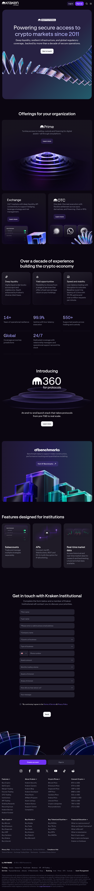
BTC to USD (75, 783)
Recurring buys (7, 807)
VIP (40, 868)
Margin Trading (7, 789)
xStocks (24, 871)
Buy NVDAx (52, 823)
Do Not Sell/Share (39, 849)
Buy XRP (5, 832)
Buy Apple (28, 829)
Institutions (6, 798)
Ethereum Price (53, 786)
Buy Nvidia (29, 823)
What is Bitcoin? (77, 829)
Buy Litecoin (6, 841)
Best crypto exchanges (80, 838)
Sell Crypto (6, 786)
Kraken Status (30, 804)
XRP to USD (75, 789)
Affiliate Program (31, 798)
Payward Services (14, 871)
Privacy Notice (15, 849)
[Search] (87, 4)
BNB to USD (75, 792)
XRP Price (51, 792)
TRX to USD (75, 804)
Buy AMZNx (52, 835)
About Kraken (31, 779)
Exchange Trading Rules (21, 852)
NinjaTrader (26, 868)
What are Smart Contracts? (81, 826)
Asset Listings (30, 801)
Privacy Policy (63, 704)
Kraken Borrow (7, 810)
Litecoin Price (53, 801)
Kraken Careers (30, 786)
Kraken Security (31, 783)
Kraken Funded (7, 813)
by (7, 863)
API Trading (6, 801)
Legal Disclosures (44, 886)
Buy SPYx (51, 832)
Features (6, 779)
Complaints (29, 810)
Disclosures (34, 852)
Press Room (29, 795)
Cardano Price (53, 795)
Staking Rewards (8, 804)
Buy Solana (6, 838)
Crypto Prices (54, 779)
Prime (59, 871)
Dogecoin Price (53, 789)
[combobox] (45, 639)
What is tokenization (79, 832)
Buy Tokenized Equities (57, 819)
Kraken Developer (31, 792)
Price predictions (54, 807)
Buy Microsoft (30, 838)
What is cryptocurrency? (80, 823)
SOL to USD (75, 795)
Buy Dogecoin (7, 829)
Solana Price (52, 798)
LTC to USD (75, 807)
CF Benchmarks (33, 871)
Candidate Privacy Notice (47, 852)
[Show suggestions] (72, 639)
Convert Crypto (78, 779)
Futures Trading (7, 792)
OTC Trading (6, 795)
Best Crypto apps (77, 835)
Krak (54, 871)
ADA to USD (75, 801)
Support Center (31, 807)
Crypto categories (55, 804)
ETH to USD (75, 786)
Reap (41, 871)
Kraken (11, 868)
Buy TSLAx (52, 826)
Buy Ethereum (7, 826)
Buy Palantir (29, 835)
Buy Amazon (29, 832)
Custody (69, 871)
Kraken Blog (29, 789)
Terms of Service (50, 704)
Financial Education (79, 819)
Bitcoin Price (52, 783)
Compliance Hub (52, 849)
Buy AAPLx (52, 829)
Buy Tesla (28, 826)
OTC (64, 871)
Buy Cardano (6, 835)
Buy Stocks (30, 819)
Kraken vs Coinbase (78, 841)
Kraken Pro (18, 868)
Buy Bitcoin (6, 823)
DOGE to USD (76, 798)
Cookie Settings (27, 849)
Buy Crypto (6, 783)
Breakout (35, 868)
